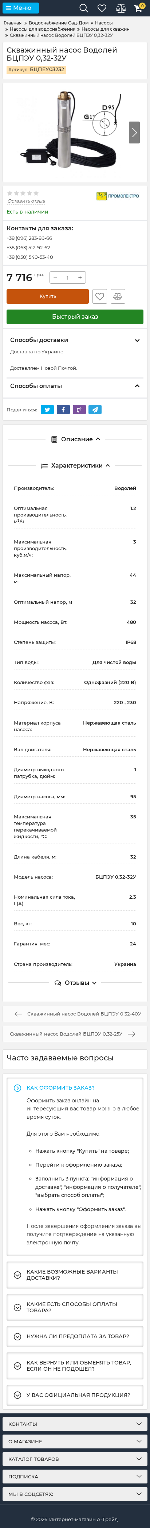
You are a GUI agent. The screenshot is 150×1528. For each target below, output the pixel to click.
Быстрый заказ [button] (75, 316)
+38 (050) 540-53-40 (30, 257)
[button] (134, 132)
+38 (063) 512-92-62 (28, 247)
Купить (48, 296)
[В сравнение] (118, 296)
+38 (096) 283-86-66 (29, 238)
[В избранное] (99, 296)
